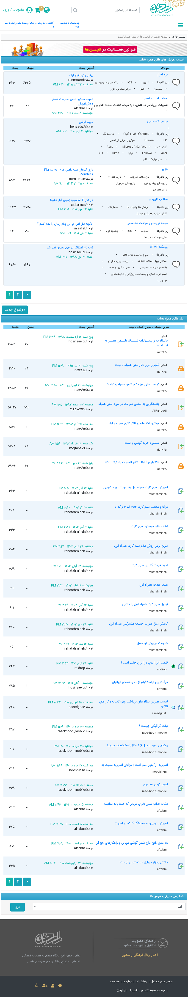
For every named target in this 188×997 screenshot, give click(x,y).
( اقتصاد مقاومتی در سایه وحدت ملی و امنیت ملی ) (29, 25)
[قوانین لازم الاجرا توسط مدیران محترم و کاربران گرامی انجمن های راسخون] (94, 49)
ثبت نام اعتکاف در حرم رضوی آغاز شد (70, 247)
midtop (162, 669)
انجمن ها (145, 36)
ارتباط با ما (141, 981)
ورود (6, 10)
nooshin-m (159, 771)
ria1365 (162, 352)
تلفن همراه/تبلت (127, 36)
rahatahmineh (158, 494)
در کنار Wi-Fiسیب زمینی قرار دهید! (71, 200)
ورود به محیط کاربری (153, 990)
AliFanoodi (159, 410)
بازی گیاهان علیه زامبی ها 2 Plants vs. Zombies (68, 172)
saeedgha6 (159, 713)
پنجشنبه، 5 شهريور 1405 (69, 25)
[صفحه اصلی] (60, 986)
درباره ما (127, 981)
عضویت (19, 10)
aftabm (162, 689)
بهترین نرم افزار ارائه (81, 75)
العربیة (134, 990)
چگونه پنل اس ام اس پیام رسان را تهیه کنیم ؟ (65, 223)
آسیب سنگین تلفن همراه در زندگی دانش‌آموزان (71, 101)
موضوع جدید (15, 310)
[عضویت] (45, 986)
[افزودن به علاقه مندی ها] (37, 986)
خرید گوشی (86, 122)
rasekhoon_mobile (154, 732)
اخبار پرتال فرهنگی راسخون (140, 955)
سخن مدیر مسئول (162, 981)
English (122, 990)
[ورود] (52, 986)
